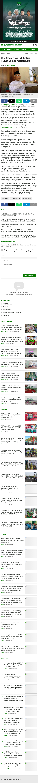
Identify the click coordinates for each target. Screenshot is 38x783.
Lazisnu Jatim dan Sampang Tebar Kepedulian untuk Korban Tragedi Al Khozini (13, 743)
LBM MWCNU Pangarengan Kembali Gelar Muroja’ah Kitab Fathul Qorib (11, 387)
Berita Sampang (8, 307)
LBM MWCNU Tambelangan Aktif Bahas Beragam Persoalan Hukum (12, 363)
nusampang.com (7, 105)
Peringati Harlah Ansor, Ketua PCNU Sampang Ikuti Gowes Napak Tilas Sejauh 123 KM (12, 452)
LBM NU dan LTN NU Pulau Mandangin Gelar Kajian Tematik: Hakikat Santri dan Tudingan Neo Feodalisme (12, 328)
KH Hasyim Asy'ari (15, 198)
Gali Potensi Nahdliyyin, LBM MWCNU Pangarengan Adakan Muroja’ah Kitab (11, 399)
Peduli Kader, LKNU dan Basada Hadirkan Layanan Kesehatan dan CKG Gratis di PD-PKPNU (12, 512)
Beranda (3, 53)
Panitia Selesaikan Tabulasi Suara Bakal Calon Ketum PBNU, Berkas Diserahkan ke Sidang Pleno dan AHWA (18, 220)
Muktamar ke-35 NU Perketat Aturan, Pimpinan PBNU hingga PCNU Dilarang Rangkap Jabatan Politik (11, 601)
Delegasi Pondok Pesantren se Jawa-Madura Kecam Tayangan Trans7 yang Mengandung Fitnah (12, 339)
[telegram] (26, 101)
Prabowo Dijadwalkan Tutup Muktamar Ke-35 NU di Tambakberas (10, 624)
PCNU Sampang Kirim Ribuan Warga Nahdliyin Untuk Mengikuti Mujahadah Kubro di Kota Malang (12, 476)
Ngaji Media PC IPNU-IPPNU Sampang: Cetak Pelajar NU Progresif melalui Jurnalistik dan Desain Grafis (11, 352)
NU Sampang (11, 65)
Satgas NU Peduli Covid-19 (12, 312)
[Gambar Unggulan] (19, 80)
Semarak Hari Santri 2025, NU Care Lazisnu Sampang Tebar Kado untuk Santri (14, 665)
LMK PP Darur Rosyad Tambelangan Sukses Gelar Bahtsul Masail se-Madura (10, 375)
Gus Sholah (5, 198)
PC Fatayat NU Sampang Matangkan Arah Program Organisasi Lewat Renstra (9, 488)
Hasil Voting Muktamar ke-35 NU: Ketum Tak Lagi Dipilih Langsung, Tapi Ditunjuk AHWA (12, 636)
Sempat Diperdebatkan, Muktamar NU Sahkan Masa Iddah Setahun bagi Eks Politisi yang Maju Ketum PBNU (18, 236)
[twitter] (11, 101)
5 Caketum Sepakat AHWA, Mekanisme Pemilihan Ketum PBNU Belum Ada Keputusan (12, 648)
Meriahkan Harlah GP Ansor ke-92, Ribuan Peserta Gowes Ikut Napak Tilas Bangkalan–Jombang (12, 440)
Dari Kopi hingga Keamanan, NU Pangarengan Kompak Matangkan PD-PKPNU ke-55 (12, 524)
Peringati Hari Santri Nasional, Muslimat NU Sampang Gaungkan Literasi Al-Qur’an (14, 698)
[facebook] (4, 101)
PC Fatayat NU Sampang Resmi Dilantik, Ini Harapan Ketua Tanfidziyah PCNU (11, 416)
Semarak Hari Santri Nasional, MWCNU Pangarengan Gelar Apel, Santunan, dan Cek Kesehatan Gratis (14, 687)
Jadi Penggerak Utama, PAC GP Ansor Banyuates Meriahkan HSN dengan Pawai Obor (13, 720)
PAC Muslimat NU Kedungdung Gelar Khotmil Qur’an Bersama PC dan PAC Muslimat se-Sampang (12, 464)
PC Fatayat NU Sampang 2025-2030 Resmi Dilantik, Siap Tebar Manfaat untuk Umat (11, 428)
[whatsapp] (19, 101)
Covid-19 (6, 315)
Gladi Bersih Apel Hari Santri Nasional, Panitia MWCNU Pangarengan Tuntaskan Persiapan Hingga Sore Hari (13, 731)
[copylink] (33, 101)
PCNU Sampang (8, 304)
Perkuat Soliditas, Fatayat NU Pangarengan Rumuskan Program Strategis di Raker (12, 500)
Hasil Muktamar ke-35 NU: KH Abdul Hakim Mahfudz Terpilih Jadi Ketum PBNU (17, 215)
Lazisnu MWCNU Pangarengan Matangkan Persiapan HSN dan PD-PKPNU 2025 (12, 676)
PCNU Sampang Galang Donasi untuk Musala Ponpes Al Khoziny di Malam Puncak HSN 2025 (13, 754)
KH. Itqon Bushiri (27, 198)
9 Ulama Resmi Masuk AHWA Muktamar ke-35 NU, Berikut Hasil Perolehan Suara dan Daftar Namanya (17, 230)
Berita (8, 53)
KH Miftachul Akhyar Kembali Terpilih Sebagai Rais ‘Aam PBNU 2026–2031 (18, 225)
